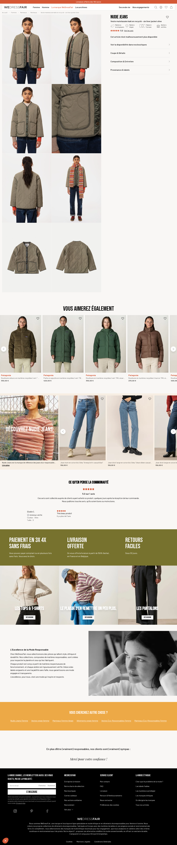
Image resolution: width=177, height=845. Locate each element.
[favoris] (166, 7)
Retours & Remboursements (111, 795)
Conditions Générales (102, 841)
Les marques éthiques (144, 795)
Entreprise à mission (72, 781)
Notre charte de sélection (74, 786)
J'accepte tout (43, 832)
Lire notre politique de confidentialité (18, 823)
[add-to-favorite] (167, 17)
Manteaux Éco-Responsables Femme (150, 720)
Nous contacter (106, 800)
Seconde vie (124, 7)
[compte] (161, 7)
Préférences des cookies (109, 805)
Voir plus (67, 809)
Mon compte (105, 781)
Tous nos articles (142, 805)
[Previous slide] (3, 349)
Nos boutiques (70, 791)
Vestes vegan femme (40, 720)
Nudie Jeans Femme (19, 720)
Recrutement (69, 805)
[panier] (171, 7)
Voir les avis (128, 30)
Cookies (69, 841)
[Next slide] (173, 349)
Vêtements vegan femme (87, 720)
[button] (5, 840)
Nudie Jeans (119, 17)
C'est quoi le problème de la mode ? (149, 781)
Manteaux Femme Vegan (62, 720)
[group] (27, 49)
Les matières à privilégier (145, 791)
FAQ (101, 786)
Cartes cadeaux (70, 795)
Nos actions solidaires (73, 800)
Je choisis (16, 832)
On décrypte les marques (145, 800)
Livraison (103, 791)
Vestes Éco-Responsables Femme (116, 720)
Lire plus (6, 465)
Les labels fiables (142, 786)
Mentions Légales (83, 841)
